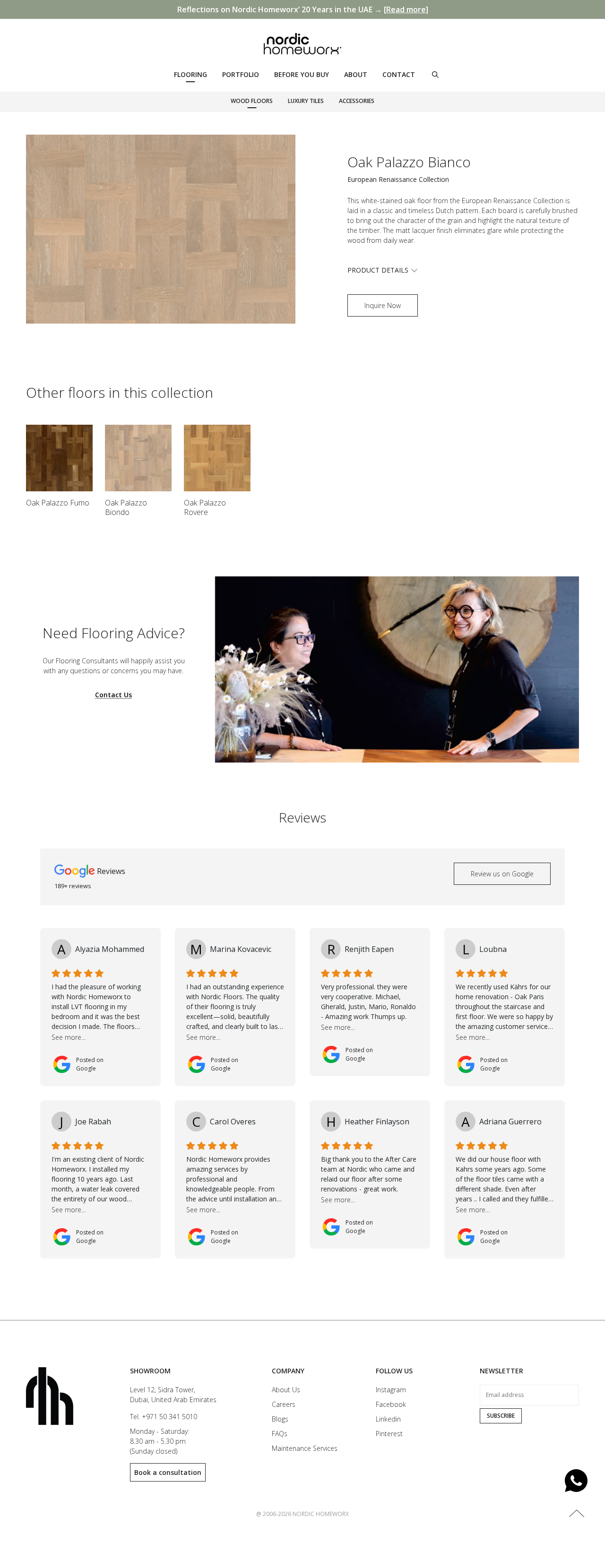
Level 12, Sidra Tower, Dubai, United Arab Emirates (173, 1394)
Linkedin (388, 1418)
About (355, 74)
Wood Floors (252, 101)
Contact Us (113, 695)
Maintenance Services (304, 1448)
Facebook (391, 1404)
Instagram (391, 1389)
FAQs (279, 1433)
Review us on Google (502, 873)
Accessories (356, 101)
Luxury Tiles (306, 101)
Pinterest (389, 1433)
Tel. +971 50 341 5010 (163, 1416)
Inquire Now (382, 305)
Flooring (190, 74)
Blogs (280, 1418)
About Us (286, 1389)
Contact (398, 74)
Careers (283, 1404)
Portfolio (240, 74)
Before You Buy (301, 74)
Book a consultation (167, 1472)
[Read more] (406, 9)
